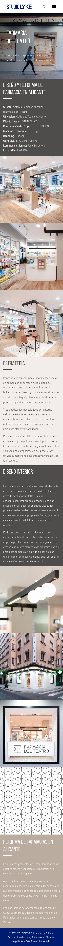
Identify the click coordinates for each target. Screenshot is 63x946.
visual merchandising (19, 455)
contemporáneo (23, 500)
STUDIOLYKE (29, 121)
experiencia (50, 378)
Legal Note (17, 941)
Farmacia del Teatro (15, 111)
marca (31, 491)
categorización (26, 450)
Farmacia (11, 392)
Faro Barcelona (37, 145)
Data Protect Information (38, 941)
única (43, 515)
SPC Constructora (26, 140)
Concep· (33, 131)
